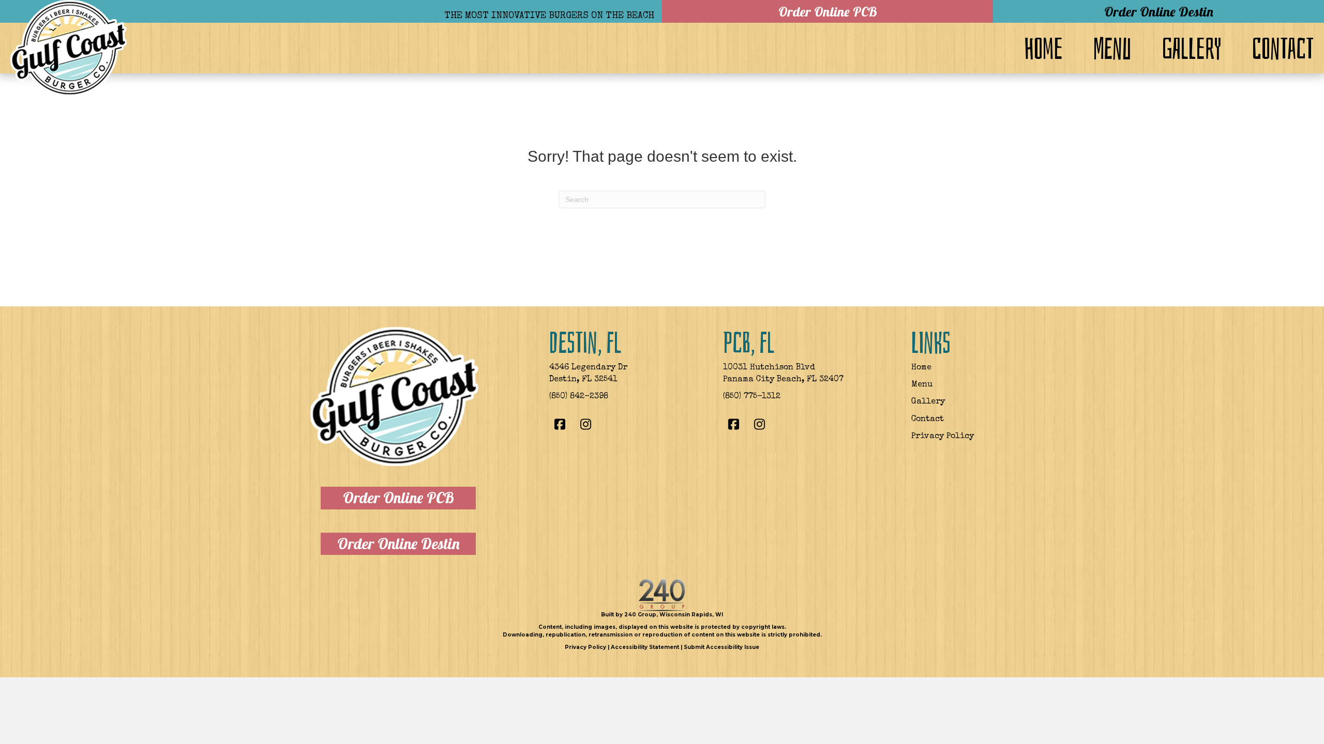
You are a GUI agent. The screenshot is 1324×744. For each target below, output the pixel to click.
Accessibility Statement (645, 647)
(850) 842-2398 (578, 397)
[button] (827, 11)
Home (921, 368)
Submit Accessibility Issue (721, 647)
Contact (927, 419)
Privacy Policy (942, 436)
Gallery (928, 402)
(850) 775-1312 (751, 397)
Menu (921, 385)
